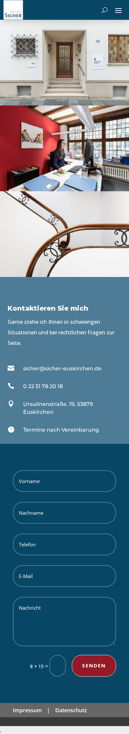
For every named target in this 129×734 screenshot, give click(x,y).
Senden (94, 665)
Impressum (27, 710)
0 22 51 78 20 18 (43, 386)
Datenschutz (71, 710)
